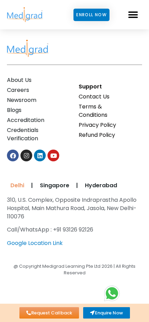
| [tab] (32, 185)
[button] (133, 14)
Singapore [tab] (54, 185)
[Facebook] (13, 155)
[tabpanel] (72, 224)
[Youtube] (53, 155)
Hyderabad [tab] (101, 185)
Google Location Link (35, 243)
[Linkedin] (40, 155)
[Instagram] (26, 155)
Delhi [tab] (16, 185)
